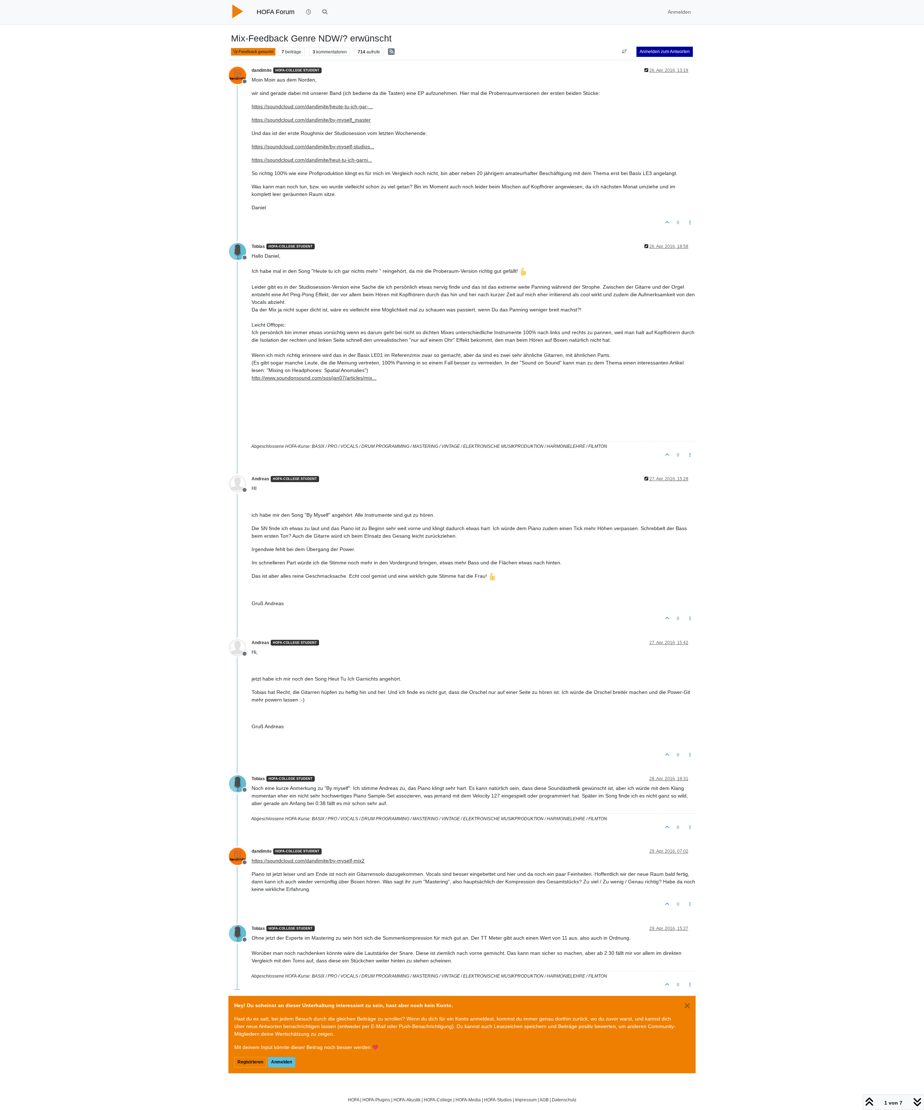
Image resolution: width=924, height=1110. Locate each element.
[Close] (687, 1005)
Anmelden (281, 1062)
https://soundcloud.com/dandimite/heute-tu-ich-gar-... (312, 106)
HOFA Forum (276, 12)
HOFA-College (438, 1099)
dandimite (262, 70)
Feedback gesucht (255, 51)
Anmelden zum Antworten (665, 51)
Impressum (526, 1099)
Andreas (260, 478)
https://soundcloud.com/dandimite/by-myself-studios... (313, 146)
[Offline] (240, 75)
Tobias (258, 246)
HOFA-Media (468, 1099)
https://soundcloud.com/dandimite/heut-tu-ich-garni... (312, 160)
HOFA (353, 1099)
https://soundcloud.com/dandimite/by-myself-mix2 (308, 861)
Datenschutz (564, 1099)
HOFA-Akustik (406, 1099)
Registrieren (250, 1062)
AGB (544, 1099)
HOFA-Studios (498, 1099)
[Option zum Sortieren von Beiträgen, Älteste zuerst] (625, 52)
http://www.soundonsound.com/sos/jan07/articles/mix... (314, 378)
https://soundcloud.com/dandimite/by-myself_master (311, 120)
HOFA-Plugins (376, 1099)
